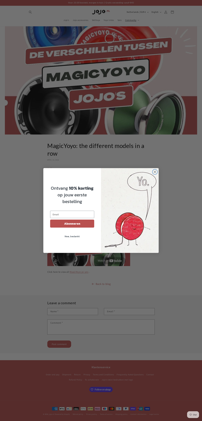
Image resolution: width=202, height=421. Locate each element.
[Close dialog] (154, 171)
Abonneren (72, 223)
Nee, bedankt (72, 236)
